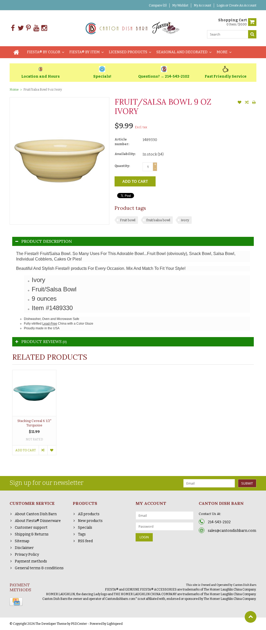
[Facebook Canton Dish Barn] (13, 28)
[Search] (252, 34)
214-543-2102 (219, 522)
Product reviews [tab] (44, 341)
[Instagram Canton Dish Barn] (44, 28)
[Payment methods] (16, 602)
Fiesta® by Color (43, 52)
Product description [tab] (46, 241)
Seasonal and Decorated (182, 52)
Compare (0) (158, 5)
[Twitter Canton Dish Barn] (20, 28)
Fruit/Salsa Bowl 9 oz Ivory (42, 89)
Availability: (125, 154)
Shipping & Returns (32, 534)
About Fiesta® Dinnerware (38, 521)
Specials (85, 527)
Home (14, 89)
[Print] (254, 102)
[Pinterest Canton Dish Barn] (28, 28)
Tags (82, 534)
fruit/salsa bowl (158, 220)
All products (88, 514)
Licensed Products (128, 52)
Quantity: (122, 166)
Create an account (242, 5)
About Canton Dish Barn (36, 514)
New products (90, 521)
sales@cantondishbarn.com (232, 530)
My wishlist (180, 5)
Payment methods (31, 561)
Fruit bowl (127, 220)
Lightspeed (115, 624)
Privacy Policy (27, 554)
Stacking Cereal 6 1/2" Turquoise (34, 423)
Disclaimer (24, 548)
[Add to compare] (246, 102)
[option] (34, 415)
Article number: (122, 142)
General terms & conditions (39, 568)
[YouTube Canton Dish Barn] (36, 28)
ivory (185, 220)
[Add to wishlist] (239, 102)
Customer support (31, 527)
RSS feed (85, 541)
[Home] (16, 52)
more (222, 52)
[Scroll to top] (250, 617)
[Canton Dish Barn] (133, 28)
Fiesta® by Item (84, 52)
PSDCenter (79, 624)
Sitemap (22, 541)
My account (202, 5)
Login (221, 5)
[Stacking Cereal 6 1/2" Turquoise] (34, 393)
